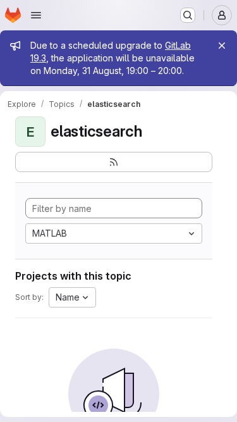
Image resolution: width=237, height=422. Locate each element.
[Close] (221, 45)
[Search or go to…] (187, 15)
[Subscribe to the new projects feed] (113, 162)
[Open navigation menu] (36, 15)
